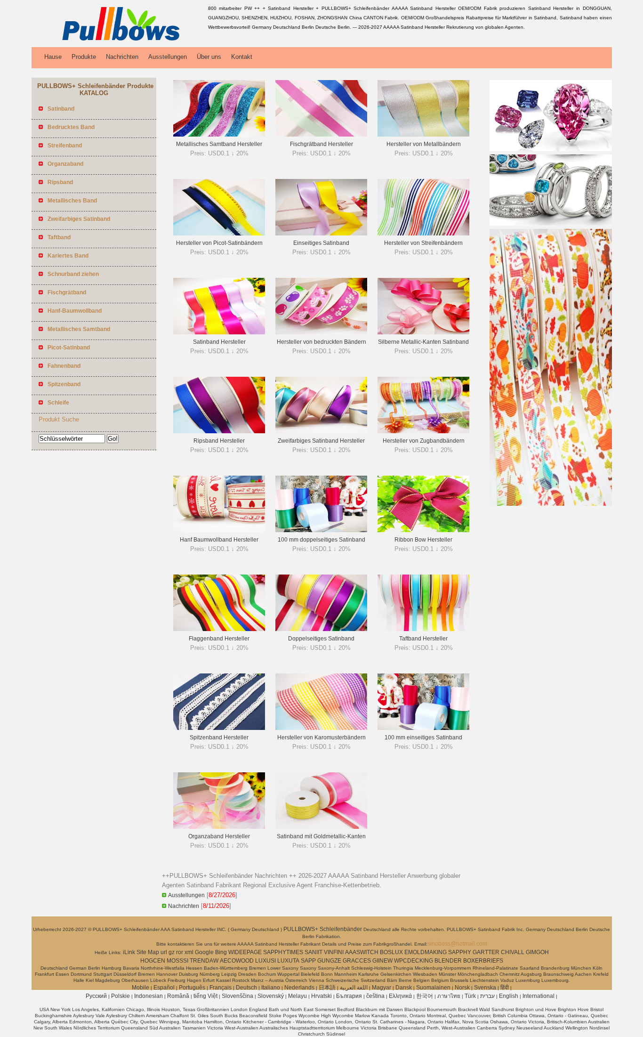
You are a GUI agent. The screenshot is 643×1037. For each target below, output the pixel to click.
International (538, 996)
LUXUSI (265, 961)
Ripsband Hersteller (219, 441)
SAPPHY (459, 952)
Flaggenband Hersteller (219, 638)
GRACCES (357, 961)
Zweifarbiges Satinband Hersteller (321, 441)
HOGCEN (152, 961)
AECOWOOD (237, 961)
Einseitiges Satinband (321, 243)
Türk (470, 996)
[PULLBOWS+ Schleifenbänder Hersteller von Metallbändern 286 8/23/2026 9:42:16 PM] (423, 135)
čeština (375, 996)
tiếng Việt (205, 996)
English (508, 996)
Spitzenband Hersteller (219, 737)
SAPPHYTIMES (283, 952)
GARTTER (486, 952)
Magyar (381, 987)
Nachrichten (122, 56)
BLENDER (448, 961)
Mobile (140, 987)
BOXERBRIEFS (483, 961)
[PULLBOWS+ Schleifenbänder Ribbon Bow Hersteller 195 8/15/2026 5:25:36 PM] (423, 530)
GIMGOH (537, 952)
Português (192, 987)
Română (178, 996)
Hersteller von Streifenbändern (423, 243)
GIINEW (382, 961)
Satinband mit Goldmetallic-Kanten (321, 836)
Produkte (84, 56)
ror (179, 952)
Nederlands (299, 987)
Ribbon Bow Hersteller (423, 540)
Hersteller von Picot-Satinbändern (219, 243)
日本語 (327, 987)
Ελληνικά (400, 996)
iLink (129, 952)
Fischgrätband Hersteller (321, 144)
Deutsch (246, 987)
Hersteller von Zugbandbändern (424, 441)
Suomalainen (433, 987)
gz (172, 952)
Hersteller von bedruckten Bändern (321, 342)
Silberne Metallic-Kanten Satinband (423, 342)
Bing (221, 952)
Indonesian (148, 996)
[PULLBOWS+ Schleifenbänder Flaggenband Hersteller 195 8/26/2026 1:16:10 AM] (219, 629)
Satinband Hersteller (219, 342)
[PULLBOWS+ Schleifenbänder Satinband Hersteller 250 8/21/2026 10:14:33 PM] (219, 332)
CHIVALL (512, 952)
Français (220, 987)
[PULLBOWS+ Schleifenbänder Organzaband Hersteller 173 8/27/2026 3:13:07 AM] (219, 827)
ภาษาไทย (448, 996)
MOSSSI (177, 961)
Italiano (270, 987)
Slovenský (270, 996)
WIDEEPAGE (245, 952)
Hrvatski (321, 996)
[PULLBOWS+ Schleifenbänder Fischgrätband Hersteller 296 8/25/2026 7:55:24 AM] (321, 135)
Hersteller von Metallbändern (423, 144)
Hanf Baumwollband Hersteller (219, 540)
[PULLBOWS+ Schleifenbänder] (118, 40)
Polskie (120, 996)
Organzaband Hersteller (219, 836)
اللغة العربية (354, 987)
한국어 (424, 996)
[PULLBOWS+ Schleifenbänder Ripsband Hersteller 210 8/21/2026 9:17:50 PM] (219, 431)
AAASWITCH (361, 952)
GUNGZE (329, 961)
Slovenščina (237, 996)
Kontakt (241, 56)
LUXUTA (288, 961)
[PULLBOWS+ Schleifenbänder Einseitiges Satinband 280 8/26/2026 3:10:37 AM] (321, 233)
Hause (53, 56)
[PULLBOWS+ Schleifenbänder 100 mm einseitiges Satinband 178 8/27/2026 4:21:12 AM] (423, 728)
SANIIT (313, 952)
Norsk (462, 987)
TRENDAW (204, 961)
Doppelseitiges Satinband (321, 638)
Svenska (485, 987)
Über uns (209, 56)
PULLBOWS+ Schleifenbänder (323, 929)
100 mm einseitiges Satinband (423, 737)
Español (164, 987)
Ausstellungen (167, 56)
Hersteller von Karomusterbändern (321, 737)
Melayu (297, 996)
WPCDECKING (413, 961)
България (349, 996)
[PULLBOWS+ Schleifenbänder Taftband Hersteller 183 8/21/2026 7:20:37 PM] (423, 629)
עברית (487, 996)
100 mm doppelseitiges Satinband (321, 540)
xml (189, 952)
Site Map (148, 952)
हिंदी (504, 987)
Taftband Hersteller (423, 638)
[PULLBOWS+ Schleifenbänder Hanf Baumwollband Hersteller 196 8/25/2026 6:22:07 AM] (219, 530)
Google (204, 952)
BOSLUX (391, 952)
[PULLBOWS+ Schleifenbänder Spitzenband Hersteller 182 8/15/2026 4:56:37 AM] (219, 728)
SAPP (308, 961)
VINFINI (334, 952)
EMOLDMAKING (425, 952)
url (164, 952)
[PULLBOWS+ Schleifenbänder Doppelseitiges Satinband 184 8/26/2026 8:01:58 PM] (321, 629)
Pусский (96, 996)
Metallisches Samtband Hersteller (219, 144)
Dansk (403, 987)
